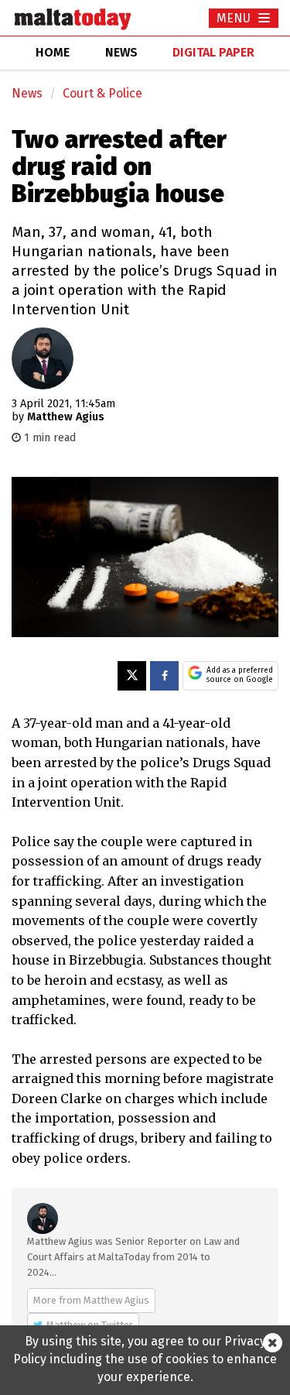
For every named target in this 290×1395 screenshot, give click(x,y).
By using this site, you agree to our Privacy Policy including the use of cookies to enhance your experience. (145, 1359)
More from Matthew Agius (91, 1300)
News (27, 93)
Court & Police (102, 93)
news (121, 52)
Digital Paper (213, 52)
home (53, 52)
